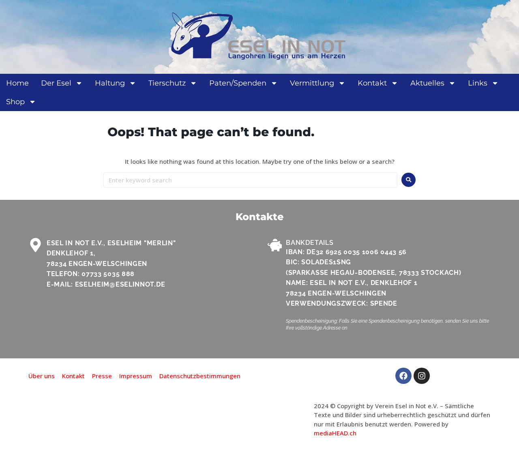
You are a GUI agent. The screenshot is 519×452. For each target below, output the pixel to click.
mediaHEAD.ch (335, 433)
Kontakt (372, 83)
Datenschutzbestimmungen (199, 376)
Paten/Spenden (237, 83)
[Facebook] (403, 376)
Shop (15, 101)
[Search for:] (250, 180)
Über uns (41, 376)
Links (477, 83)
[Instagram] (422, 376)
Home (17, 83)
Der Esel (56, 83)
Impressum (135, 376)
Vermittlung (312, 83)
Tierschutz (167, 83)
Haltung (110, 83)
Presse (102, 376)
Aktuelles (427, 83)
